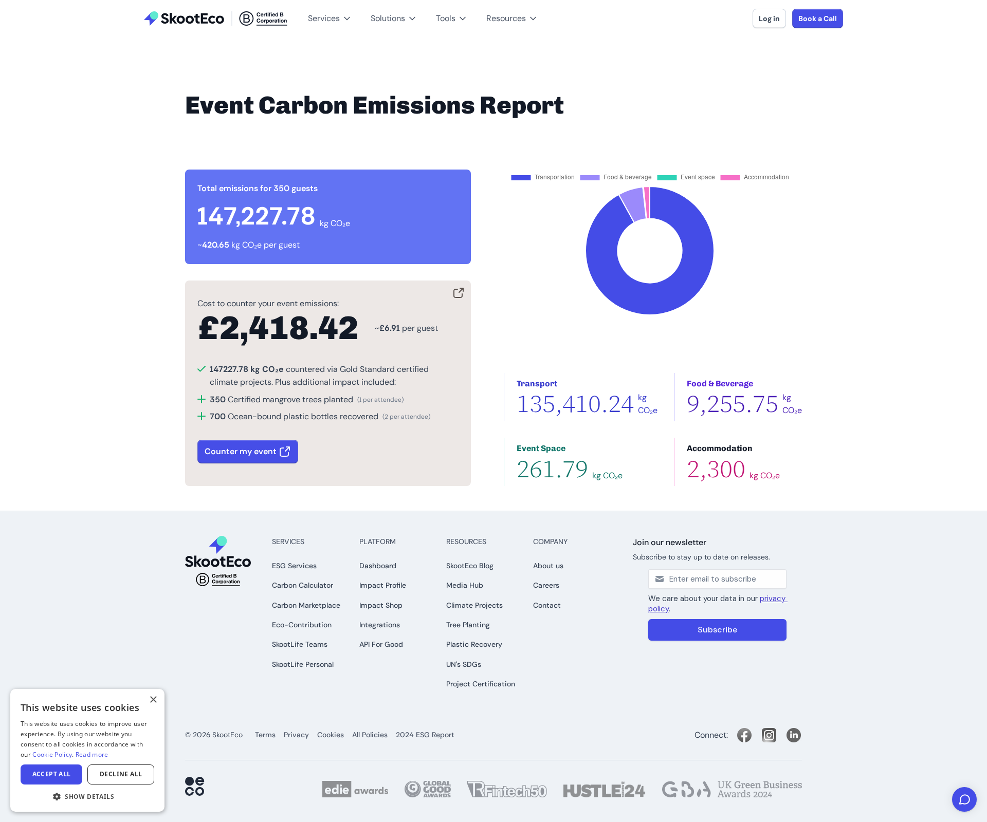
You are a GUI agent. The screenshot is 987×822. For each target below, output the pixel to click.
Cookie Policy (52, 754)
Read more (92, 754)
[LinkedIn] (793, 735)
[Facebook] (744, 735)
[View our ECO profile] (195, 787)
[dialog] (87, 750)
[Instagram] (769, 735)
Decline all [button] (121, 774)
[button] (25, 5)
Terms (265, 734)
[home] (215, 18)
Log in (769, 18)
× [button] (153, 700)
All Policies (370, 734)
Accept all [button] (51, 774)
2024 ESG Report (425, 734)
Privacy (296, 734)
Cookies (330, 734)
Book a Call (817, 18)
